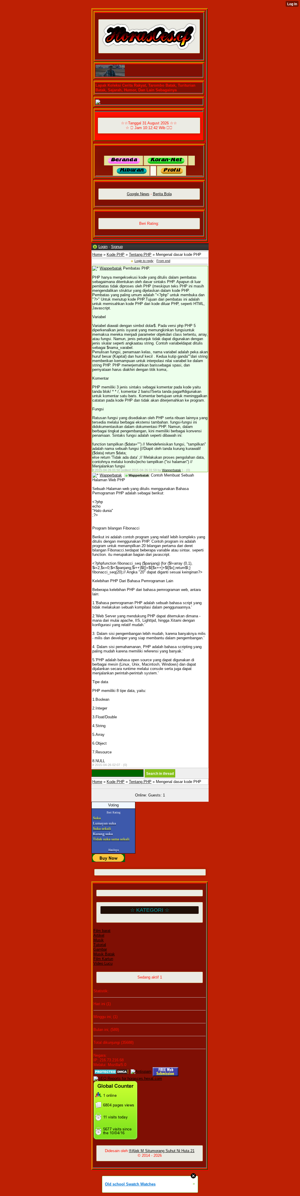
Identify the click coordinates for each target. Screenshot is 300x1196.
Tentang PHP (140, 254)
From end (163, 261)
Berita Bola (162, 194)
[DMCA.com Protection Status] (111, 1071)
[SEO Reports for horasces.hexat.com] (127, 1078)
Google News (138, 194)
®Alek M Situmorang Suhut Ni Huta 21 (162, 1151)
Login (103, 246)
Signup (117, 246)
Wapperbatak (111, 268)
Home (97, 254)
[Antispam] (141, 1071)
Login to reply (144, 261)
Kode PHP (116, 254)
